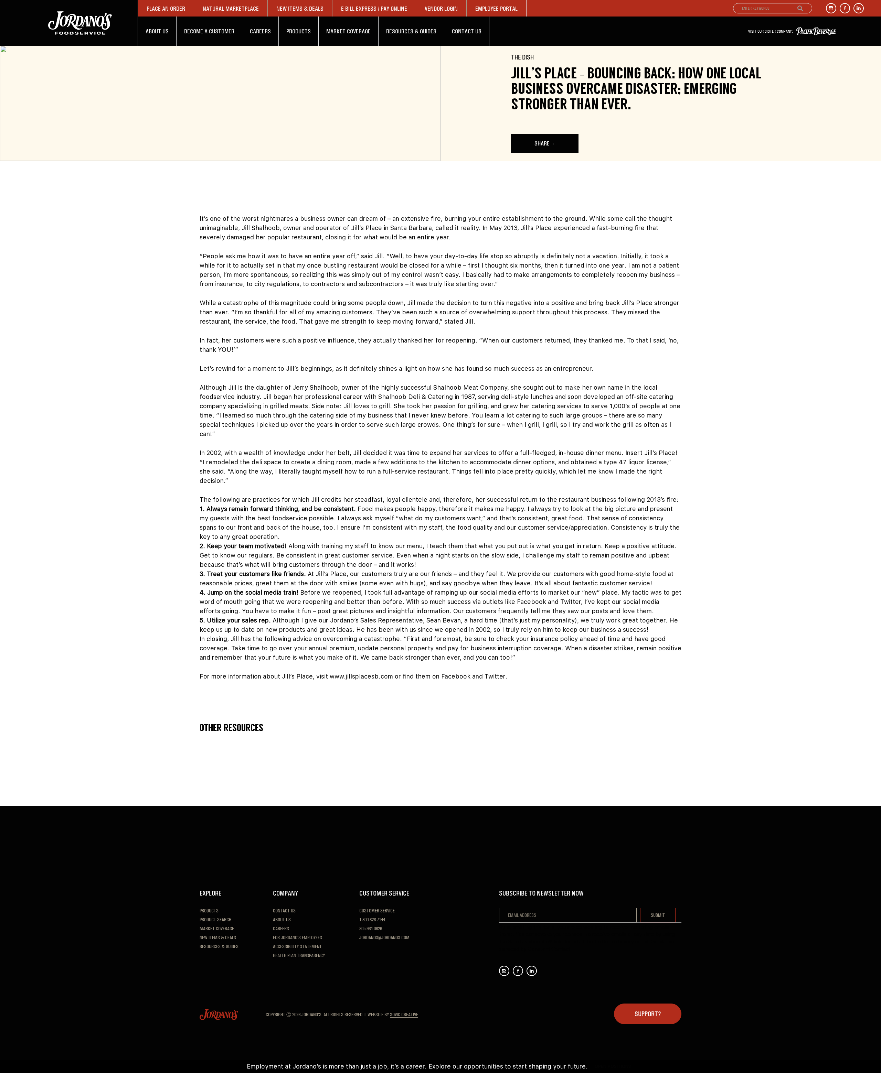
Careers (260, 31)
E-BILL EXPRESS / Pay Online (374, 8)
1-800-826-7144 (372, 919)
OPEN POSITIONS (613, 1066)
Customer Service (377, 910)
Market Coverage (348, 31)
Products (298, 31)
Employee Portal (496, 8)
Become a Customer (209, 31)
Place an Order (166, 8)
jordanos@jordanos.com (384, 937)
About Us (157, 31)
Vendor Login (441, 8)
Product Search (215, 919)
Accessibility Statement (297, 946)
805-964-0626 (370, 928)
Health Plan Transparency (299, 955)
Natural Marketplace (231, 8)
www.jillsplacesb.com (361, 676)
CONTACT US (466, 31)
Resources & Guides (411, 31)
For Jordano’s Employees (297, 937)
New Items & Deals (299, 8)
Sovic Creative (404, 1014)
